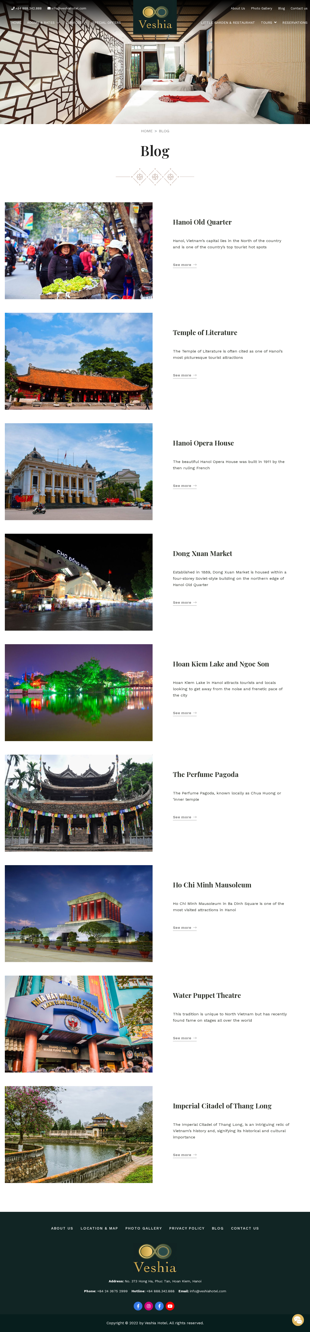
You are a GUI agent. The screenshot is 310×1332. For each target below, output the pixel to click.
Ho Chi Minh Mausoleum (212, 884)
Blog (281, 8)
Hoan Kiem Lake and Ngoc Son (221, 663)
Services (73, 22)
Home (16, 22)
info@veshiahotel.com (68, 8)
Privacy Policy (187, 1228)
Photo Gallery (261, 8)
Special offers (106, 22)
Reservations (295, 22)
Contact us (299, 8)
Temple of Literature (205, 332)
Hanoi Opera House (203, 442)
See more (182, 265)
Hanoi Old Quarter (202, 221)
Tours (266, 22)
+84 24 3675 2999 (112, 1291)
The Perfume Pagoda (206, 774)
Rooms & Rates (41, 22)
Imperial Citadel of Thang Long (222, 1105)
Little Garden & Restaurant (228, 22)
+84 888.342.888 (28, 8)
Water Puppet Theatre (207, 995)
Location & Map (99, 1228)
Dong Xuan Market (202, 553)
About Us (238, 8)
